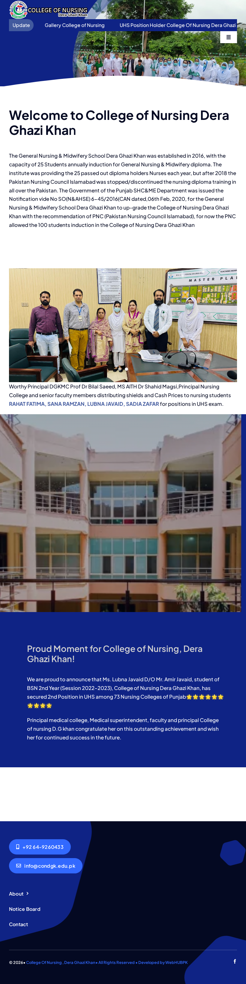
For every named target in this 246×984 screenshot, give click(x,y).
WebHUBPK (176, 962)
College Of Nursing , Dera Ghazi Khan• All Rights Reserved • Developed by (95, 962)
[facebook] (234, 961)
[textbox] (125, 653)
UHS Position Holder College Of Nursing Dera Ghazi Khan (150, 25)
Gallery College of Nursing (41, 25)
